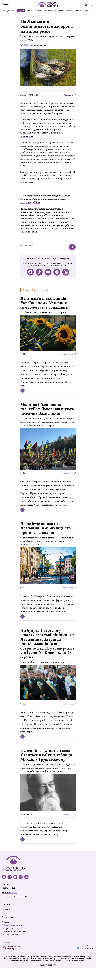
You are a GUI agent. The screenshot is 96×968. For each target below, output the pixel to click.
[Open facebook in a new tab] (30, 272)
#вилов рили (26, 245)
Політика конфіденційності (14, 931)
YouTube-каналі (29, 231)
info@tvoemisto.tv (9, 892)
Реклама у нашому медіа (12, 925)
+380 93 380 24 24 (9, 888)
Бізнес (38, 10)
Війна (29, 10)
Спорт (87, 10)
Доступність (7, 928)
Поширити (68, 95)
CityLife (21, 10)
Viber (37, 202)
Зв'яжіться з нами (10, 934)
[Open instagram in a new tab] (56, 272)
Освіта (78, 10)
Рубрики (6, 909)
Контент (6, 904)
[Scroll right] (92, 10)
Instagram (25, 202)
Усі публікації (9, 10)
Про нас (5, 922)
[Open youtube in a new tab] (48, 272)
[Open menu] (91, 4)
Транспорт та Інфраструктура (58, 10)
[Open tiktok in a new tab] (39, 272)
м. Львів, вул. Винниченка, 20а (15, 897)
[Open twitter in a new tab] (65, 272)
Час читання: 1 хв (38, 45)
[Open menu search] (85, 4)
